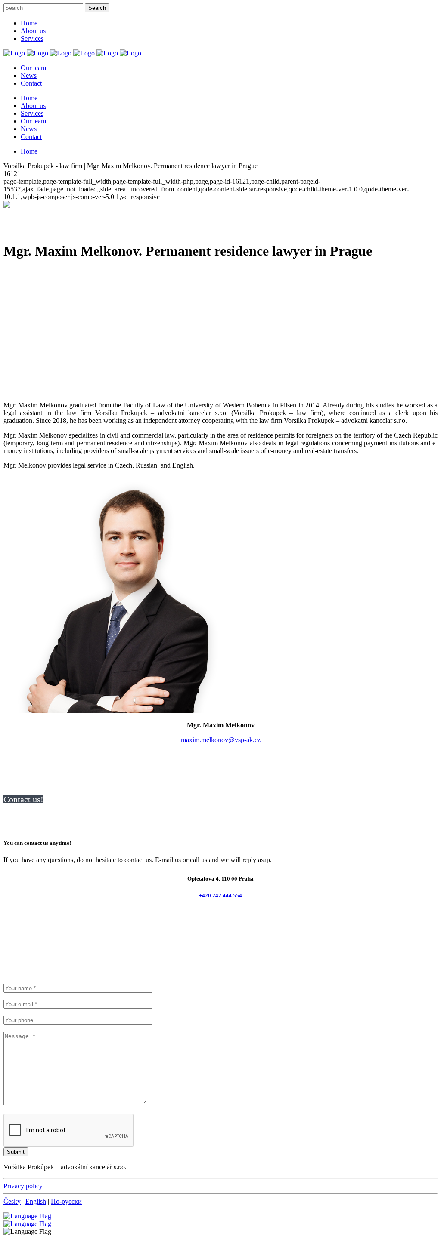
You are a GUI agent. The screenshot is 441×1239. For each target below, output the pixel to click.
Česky (12, 1201)
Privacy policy (23, 1186)
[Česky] (27, 1223)
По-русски (66, 1201)
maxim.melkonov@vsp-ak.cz (221, 739)
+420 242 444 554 (220, 895)
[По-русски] (27, 1216)
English (35, 1201)
